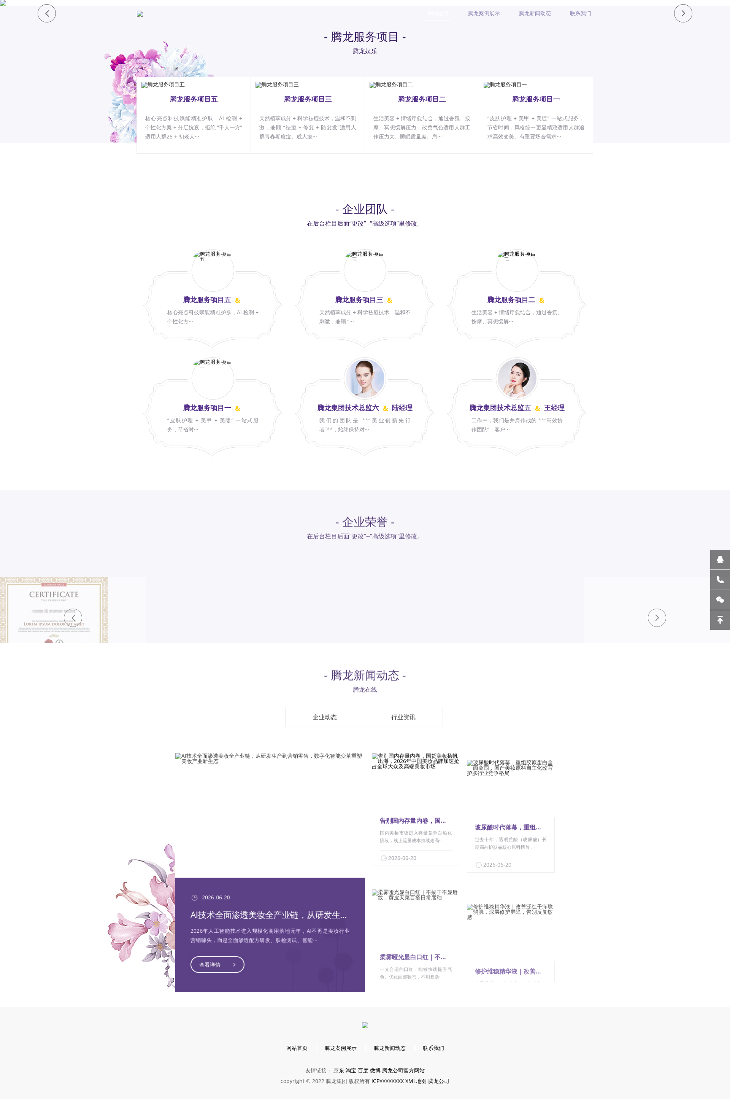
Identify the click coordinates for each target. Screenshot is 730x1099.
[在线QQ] (720, 559)
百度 (363, 1070)
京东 (338, 1070)
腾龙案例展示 (484, 13)
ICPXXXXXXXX (387, 1081)
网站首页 (438, 13)
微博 (375, 1070)
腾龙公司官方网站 (403, 1070)
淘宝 (351, 1070)
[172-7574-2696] (720, 580)
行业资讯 (403, 713)
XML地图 (416, 1081)
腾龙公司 (438, 1081)
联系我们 (580, 13)
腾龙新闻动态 (535, 13)
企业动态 (325, 713)
